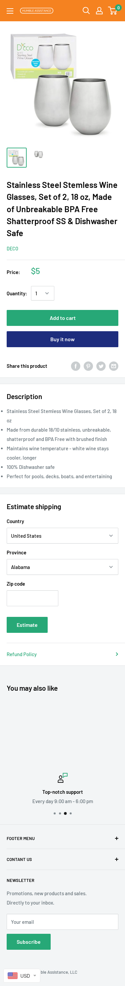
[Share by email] (113, 365)
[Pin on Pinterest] (88, 365)
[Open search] (86, 10)
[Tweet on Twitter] (101, 365)
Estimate (27, 625)
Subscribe (29, 941)
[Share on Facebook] (75, 365)
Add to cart (63, 318)
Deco (12, 248)
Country (15, 521)
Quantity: (17, 293)
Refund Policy (22, 654)
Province (16, 552)
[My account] (99, 10)
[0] (113, 11)
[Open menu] (10, 11)
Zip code (16, 584)
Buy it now (62, 339)
